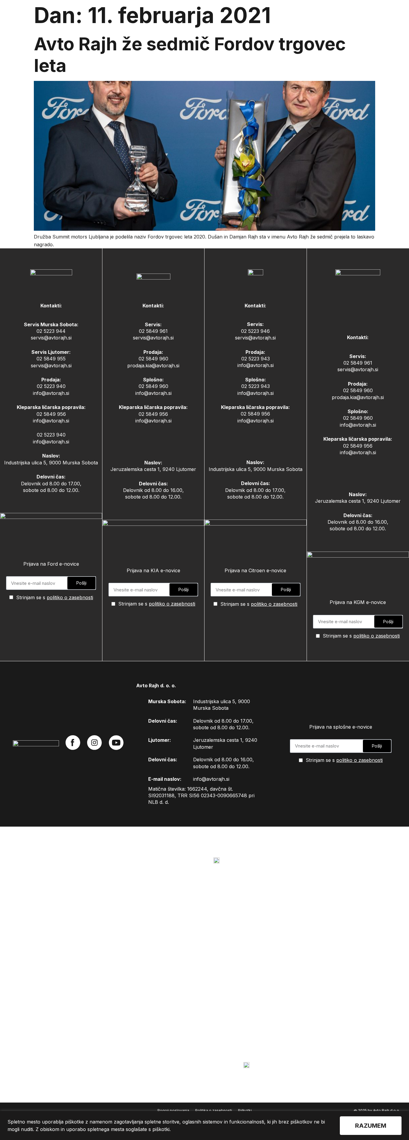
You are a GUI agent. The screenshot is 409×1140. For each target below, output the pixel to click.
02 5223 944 (51, 331)
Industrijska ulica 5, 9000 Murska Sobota (51, 463)
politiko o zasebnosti (70, 597)
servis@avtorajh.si (51, 338)
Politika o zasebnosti (213, 1110)
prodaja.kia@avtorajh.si (153, 366)
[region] (204, 1125)
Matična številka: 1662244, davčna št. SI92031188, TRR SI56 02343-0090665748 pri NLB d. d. (201, 795)
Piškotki (245, 1110)
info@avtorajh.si (51, 393)
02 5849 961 (153, 331)
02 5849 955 (51, 359)
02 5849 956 (51, 414)
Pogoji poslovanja (173, 1110)
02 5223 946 (255, 331)
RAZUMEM (370, 1125)
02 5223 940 (51, 386)
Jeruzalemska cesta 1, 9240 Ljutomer (153, 469)
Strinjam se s (54, 597)
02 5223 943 (255, 359)
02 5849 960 (153, 359)
